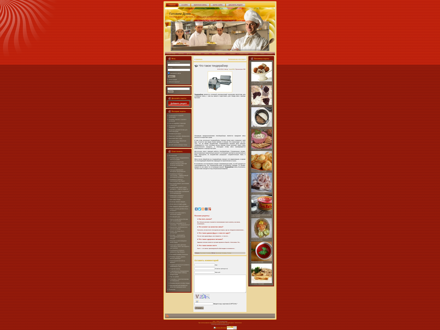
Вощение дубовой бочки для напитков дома (178, 130)
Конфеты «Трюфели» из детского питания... (259, 83)
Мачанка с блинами (257, 284)
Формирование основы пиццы (180, 283)
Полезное (172, 289)
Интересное (173, 155)
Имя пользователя (174, 62)
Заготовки (198, 53)
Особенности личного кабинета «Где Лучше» (177, 251)
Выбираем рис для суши (236, 59)
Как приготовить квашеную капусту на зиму (177, 141)
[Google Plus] (209, 209)
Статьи (269, 53)
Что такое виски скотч (208, 245)
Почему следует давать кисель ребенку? (177, 257)
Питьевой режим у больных (179, 254)
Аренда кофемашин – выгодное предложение (178, 170)
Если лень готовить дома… (179, 204)
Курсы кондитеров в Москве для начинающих (179, 220)
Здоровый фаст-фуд (175, 138)
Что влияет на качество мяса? (211, 227)
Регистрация (173, 79)
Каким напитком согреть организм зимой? (178, 213)
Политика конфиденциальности (220, 324)
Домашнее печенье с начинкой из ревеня (177, 196)
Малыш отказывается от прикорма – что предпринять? (180, 224)
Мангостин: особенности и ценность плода (178, 228)
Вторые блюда (171, 53)
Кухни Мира (221, 53)
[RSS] (167, 316)
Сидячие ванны (175, 269)
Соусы (262, 53)
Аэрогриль (199, 59)
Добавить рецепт (179, 103)
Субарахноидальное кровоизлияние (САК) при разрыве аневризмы (178, 163)
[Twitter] (199, 209)
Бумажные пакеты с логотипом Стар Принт (177, 180)
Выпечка (181, 53)
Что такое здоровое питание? (211, 239)
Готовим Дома (180, 13)
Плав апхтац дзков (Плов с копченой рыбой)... (260, 239)
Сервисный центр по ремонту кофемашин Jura (180, 265)
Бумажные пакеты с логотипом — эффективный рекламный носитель (179, 175)
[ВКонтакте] (196, 209)
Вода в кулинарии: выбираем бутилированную (179, 192)
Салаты (255, 53)
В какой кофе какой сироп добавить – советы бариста (179, 188)
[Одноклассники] (203, 209)
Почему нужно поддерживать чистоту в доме (179, 158)
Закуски (206, 53)
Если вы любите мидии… (178, 202)
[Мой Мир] (206, 209)
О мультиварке (256, 127)
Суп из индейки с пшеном (177, 123)
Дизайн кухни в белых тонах (178, 145)
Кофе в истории (256, 106)
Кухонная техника (205, 253)
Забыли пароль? (174, 82)
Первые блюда (243, 53)
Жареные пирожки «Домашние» (179, 136)
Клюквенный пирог (175, 134)
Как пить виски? (205, 219)
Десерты (189, 53)
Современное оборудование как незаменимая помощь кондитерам (179, 272)
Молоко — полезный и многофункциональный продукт (177, 236)
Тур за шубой (174, 277)
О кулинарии (173, 167)
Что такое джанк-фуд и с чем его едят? (214, 233)
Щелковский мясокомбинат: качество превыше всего (179, 286)
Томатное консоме (257, 262)
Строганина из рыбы (258, 193)
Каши (213, 53)
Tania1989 (231, 69)
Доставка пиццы (175, 199)
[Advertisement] (219, 116)
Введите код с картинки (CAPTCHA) (225, 304)
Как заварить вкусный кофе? (179, 206)
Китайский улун (175, 217)
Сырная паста (256, 149)
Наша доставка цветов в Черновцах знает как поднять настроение (179, 246)
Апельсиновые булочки (258, 171)
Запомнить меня (175, 73)
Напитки (232, 53)
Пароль (170, 68)
